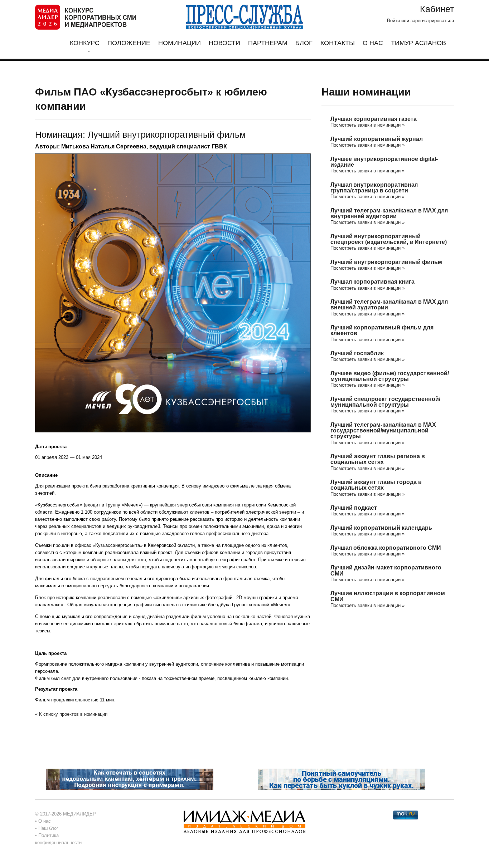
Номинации (179, 43)
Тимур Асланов (418, 43)
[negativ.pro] (129, 779)
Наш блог (48, 828)
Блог (304, 43)
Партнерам (267, 43)
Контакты (337, 43)
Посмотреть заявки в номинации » (367, 125)
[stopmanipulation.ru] (341, 779)
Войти (393, 20)
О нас (373, 43)
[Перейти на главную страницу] (85, 16)
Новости (224, 43)
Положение (128, 43)
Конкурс (85, 43)
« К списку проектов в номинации (71, 714)
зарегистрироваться (432, 20)
